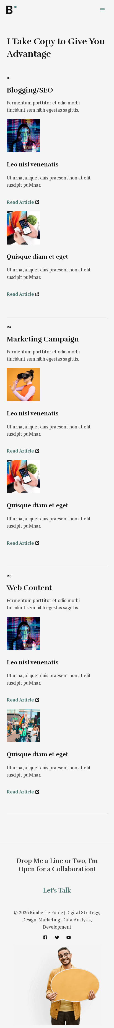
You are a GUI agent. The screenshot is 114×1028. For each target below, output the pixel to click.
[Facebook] (45, 937)
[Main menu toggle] (102, 10)
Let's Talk (57, 890)
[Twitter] (57, 937)
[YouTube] (68, 937)
